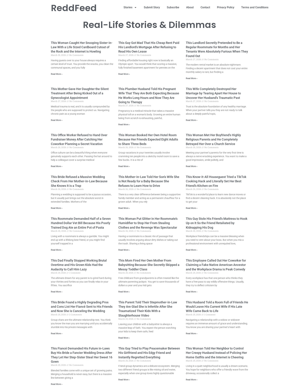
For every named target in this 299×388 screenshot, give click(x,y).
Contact (205, 7)
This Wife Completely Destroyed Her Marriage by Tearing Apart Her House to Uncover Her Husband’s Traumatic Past (213, 93)
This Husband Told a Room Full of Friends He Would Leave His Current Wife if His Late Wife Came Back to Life (217, 306)
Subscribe (173, 7)
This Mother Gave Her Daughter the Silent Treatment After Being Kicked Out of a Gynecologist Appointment (80, 93)
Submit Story (152, 7)
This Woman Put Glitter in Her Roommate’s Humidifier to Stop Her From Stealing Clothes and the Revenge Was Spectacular (148, 223)
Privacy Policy (225, 7)
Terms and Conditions (254, 7)
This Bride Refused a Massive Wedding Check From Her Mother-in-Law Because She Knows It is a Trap (79, 181)
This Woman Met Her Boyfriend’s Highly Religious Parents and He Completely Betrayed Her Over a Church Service (213, 139)
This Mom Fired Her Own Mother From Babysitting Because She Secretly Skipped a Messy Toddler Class (148, 265)
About (190, 7)
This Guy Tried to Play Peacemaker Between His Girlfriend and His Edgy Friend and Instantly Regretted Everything (149, 353)
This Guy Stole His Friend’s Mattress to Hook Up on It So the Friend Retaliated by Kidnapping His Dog (216, 223)
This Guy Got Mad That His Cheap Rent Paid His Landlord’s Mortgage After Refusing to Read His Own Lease (148, 47)
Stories (128, 7)
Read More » (56, 74)
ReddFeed (74, 8)
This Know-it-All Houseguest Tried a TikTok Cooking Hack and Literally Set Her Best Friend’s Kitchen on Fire (216, 181)
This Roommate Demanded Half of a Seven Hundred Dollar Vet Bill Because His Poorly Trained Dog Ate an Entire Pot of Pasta (81, 223)
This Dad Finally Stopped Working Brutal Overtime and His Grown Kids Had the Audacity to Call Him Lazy (79, 265)
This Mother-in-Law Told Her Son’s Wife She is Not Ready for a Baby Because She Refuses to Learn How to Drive (148, 181)
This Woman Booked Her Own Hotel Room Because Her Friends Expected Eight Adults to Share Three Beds (148, 139)
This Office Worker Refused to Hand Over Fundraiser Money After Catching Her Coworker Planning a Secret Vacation (79, 139)
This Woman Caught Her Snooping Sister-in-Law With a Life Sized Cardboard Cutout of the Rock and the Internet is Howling (81, 47)
